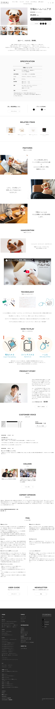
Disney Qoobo (5, 633)
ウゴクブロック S (5, 639)
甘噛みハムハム (4, 674)
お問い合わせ (23, 640)
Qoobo (3, 631)
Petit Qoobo (8, 631)
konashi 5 (10, 651)
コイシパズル (4, 665)
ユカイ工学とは (24, 648)
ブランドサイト (14, 111)
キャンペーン (23, 618)
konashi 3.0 (4, 651)
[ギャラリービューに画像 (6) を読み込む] (10, 33)
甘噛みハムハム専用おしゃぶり (7, 683)
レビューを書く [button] (41, 425)
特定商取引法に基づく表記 (26, 637)
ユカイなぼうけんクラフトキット (7, 646)
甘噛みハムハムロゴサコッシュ (7, 685)
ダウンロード (14, 593)
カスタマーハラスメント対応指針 (27, 642)
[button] (15, 2)
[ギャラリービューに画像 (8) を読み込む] (24, 33)
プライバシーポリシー (25, 639)
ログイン (22, 627)
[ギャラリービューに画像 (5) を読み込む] (4, 33)
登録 (41, 593)
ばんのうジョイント (12, 653)
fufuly (3, 692)
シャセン (9, 666)
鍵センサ (3, 626)
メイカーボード (4, 657)
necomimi (4, 696)
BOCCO (3, 621)
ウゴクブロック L (5, 641)
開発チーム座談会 (41, 406)
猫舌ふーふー (4, 694)
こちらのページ (4, 560)
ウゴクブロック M (13, 639)
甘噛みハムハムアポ (5, 677)
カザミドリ (10, 665)
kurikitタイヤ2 (5, 653)
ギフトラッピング (24, 633)
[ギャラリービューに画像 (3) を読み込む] (17, 28)
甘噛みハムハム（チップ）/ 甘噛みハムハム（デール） (9, 680)
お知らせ (22, 630)
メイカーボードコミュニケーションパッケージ (10, 659)
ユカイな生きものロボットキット (7, 648)
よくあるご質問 (24, 634)
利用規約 (22, 636)
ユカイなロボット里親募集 (7, 699)
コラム (22, 621)
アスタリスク (4, 666)
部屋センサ (9, 626)
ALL (3, 616)
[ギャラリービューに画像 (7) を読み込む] (17, 33)
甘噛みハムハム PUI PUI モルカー (8, 675)
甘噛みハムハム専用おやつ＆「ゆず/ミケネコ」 (10, 671)
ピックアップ (23, 616)
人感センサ (14, 626)
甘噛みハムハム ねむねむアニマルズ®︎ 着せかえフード (10, 688)
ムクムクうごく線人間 (6, 698)
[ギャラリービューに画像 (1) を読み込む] (4, 28)
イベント (22, 619)
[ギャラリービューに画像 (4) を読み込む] (24, 28)
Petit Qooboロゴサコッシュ (7, 634)
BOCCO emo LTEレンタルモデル (8, 623)
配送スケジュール (24, 632)
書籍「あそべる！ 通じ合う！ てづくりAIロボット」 (10, 656)
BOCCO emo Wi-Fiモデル (12, 621)
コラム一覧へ (27, 486)
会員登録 (22, 629)
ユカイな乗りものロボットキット (7, 644)
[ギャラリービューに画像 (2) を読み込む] (10, 28)
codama (4, 691)
